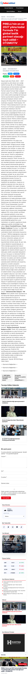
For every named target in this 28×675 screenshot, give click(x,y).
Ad (2, 471)
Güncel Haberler (8, 8)
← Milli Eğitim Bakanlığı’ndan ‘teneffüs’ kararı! (6, 378)
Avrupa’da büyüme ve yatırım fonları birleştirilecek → (20, 378)
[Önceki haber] (20, 537)
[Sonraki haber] (23, 537)
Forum (19, 11)
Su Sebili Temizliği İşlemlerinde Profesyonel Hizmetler (13, 588)
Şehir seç (6, 513)
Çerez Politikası (11, 11)
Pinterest (18, 76)
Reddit (12, 76)
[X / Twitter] (8, 527)
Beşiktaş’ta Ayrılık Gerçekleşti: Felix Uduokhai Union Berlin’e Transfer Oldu (14, 591)
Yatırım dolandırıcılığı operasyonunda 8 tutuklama (12, 582)
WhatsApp (6, 76)
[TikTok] (21, 527)
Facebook (16, 73)
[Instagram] (12, 527)
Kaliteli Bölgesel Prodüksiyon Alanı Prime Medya (13, 594)
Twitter (10, 73)
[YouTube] (17, 527)
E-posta (4, 477)
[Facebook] (4, 527)
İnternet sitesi (5, 483)
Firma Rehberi (20, 8)
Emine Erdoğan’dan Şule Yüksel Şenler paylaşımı (12, 585)
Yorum (3, 456)
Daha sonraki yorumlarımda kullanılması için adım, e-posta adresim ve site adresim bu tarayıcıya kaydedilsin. (13, 493)
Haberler (3, 16)
